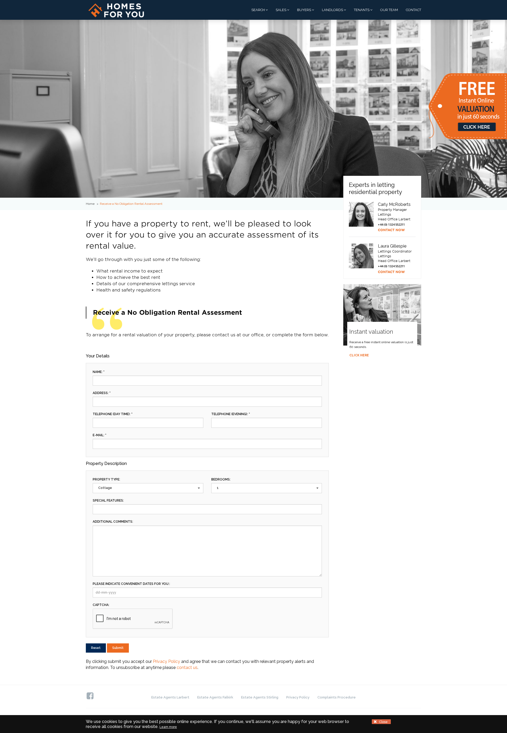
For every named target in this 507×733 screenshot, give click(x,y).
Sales (281, 10)
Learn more (168, 727)
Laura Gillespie (392, 246)
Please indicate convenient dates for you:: (131, 584)
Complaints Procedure (336, 697)
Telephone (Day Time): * (113, 414)
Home (90, 204)
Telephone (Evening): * (230, 414)
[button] (148, 488)
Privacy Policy (166, 661)
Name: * (99, 372)
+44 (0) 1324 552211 (391, 224)
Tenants (362, 10)
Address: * (102, 393)
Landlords (333, 10)
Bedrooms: (221, 479)
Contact (413, 10)
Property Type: (106, 479)
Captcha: (101, 605)
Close (383, 722)
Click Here (359, 355)
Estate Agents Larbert (170, 697)
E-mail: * (99, 435)
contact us (187, 667)
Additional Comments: (113, 521)
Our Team (389, 10)
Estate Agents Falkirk (215, 697)
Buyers (304, 10)
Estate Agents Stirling (259, 697)
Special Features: (108, 500)
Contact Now (391, 230)
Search (258, 10)
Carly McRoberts (394, 204)
